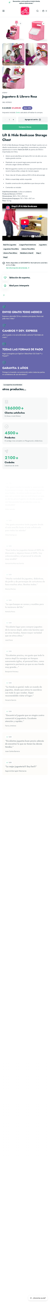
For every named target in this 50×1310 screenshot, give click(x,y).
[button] (3, 10)
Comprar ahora (25, 127)
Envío (18, 112)
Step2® (4, 93)
